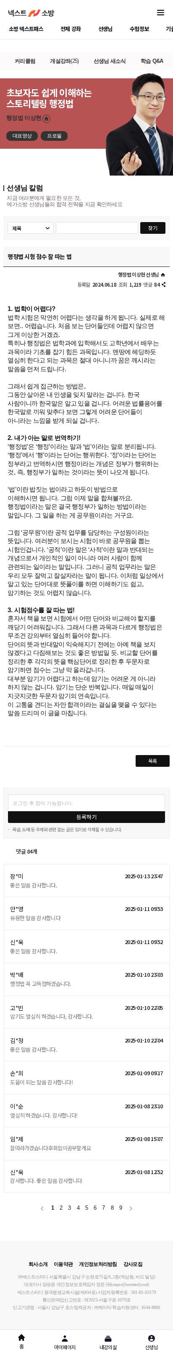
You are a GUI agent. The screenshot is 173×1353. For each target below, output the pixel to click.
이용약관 (63, 1264)
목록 (152, 760)
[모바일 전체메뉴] (161, 13)
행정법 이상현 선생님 (138, 274)
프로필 (54, 136)
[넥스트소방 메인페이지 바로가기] (31, 13)
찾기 (152, 227)
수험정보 (139, 29)
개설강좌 (64, 61)
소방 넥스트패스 (26, 29)
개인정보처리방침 (98, 1264)
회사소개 (38, 1264)
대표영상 (22, 136)
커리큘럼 (25, 61)
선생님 (105, 29)
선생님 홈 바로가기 (46, 119)
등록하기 (86, 817)
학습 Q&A (152, 61)
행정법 (23, 117)
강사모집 (132, 1264)
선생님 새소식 (110, 61)
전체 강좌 (70, 29)
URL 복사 (163, 284)
